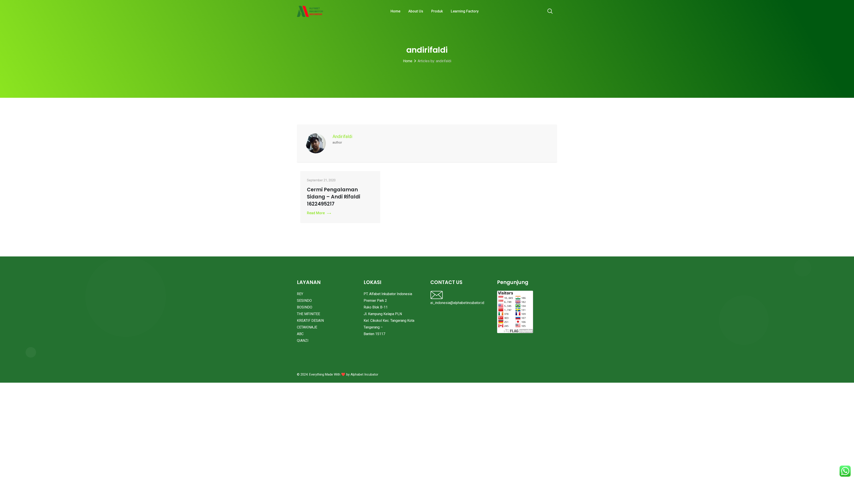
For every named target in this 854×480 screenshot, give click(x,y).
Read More (316, 213)
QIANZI (302, 340)
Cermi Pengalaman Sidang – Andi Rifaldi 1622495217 (333, 196)
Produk (437, 11)
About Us (415, 11)
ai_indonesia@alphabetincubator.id (457, 303)
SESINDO (304, 300)
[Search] (550, 11)
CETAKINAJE (307, 327)
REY (300, 294)
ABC (300, 334)
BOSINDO (304, 307)
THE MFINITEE (308, 314)
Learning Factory (465, 11)
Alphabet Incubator (364, 374)
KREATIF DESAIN (310, 320)
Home (395, 11)
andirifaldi (342, 136)
